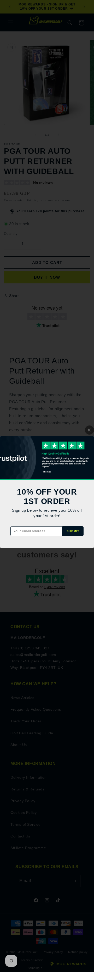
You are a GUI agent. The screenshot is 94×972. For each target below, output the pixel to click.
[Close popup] (89, 430)
